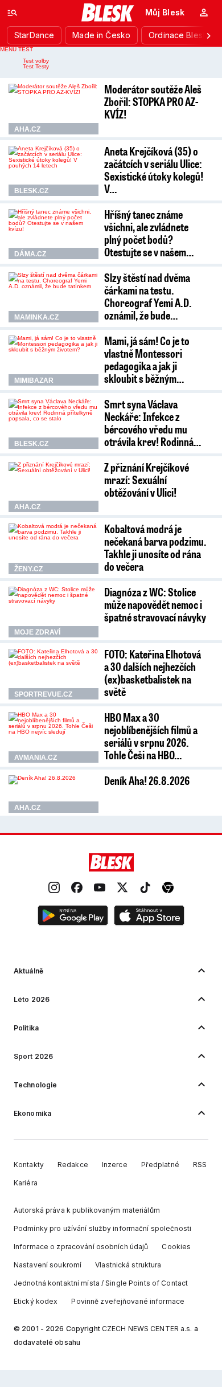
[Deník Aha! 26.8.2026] (53, 794)
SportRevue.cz (43, 694)
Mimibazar (34, 380)
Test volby (36, 61)
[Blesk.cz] (107, 12)
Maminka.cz (36, 317)
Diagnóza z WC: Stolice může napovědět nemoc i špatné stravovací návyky (155, 604)
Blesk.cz (31, 191)
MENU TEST (16, 49)
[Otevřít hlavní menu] (12, 12)
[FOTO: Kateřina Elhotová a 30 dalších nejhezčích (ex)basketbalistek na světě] (53, 674)
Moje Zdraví (37, 632)
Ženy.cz (28, 569)
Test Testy (36, 66)
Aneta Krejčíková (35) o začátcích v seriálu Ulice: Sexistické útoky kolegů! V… (153, 170)
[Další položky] (208, 35)
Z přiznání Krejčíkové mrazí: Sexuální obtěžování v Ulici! (146, 480)
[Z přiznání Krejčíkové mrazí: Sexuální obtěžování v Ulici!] (53, 487)
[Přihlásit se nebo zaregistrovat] (204, 12)
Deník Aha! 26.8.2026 (147, 780)
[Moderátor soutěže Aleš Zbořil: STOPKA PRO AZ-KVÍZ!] (53, 109)
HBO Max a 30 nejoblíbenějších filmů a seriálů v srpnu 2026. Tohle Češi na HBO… (151, 736)
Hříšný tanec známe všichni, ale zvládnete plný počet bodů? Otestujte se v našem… (149, 233)
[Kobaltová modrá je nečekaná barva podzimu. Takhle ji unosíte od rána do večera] (53, 548)
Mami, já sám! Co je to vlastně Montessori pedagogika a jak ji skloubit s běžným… (147, 359)
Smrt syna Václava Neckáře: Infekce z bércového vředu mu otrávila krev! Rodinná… (152, 422)
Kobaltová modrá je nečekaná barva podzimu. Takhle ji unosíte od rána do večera (155, 547)
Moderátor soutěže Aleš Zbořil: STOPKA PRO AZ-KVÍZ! (153, 101)
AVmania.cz (35, 758)
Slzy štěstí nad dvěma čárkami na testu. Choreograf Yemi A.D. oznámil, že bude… (148, 296)
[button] (72, 916)
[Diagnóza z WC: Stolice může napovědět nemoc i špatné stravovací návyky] (53, 612)
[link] (54, 888)
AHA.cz (27, 129)
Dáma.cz (30, 254)
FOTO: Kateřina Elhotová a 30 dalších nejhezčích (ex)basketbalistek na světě (152, 673)
